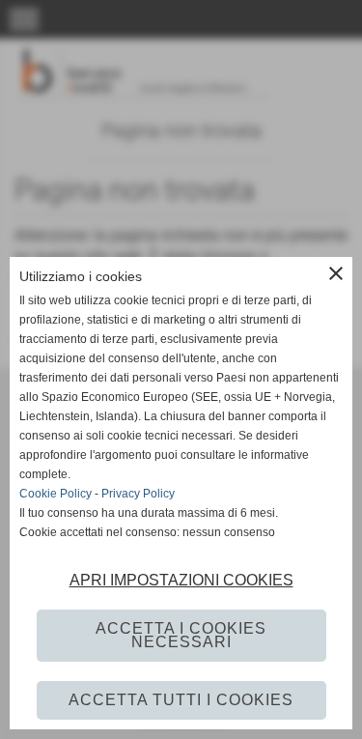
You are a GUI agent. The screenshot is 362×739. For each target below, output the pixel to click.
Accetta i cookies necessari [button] (181, 635)
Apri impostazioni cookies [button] (181, 580)
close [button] (336, 273)
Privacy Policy (138, 493)
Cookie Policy (55, 493)
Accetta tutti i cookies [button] (181, 700)
